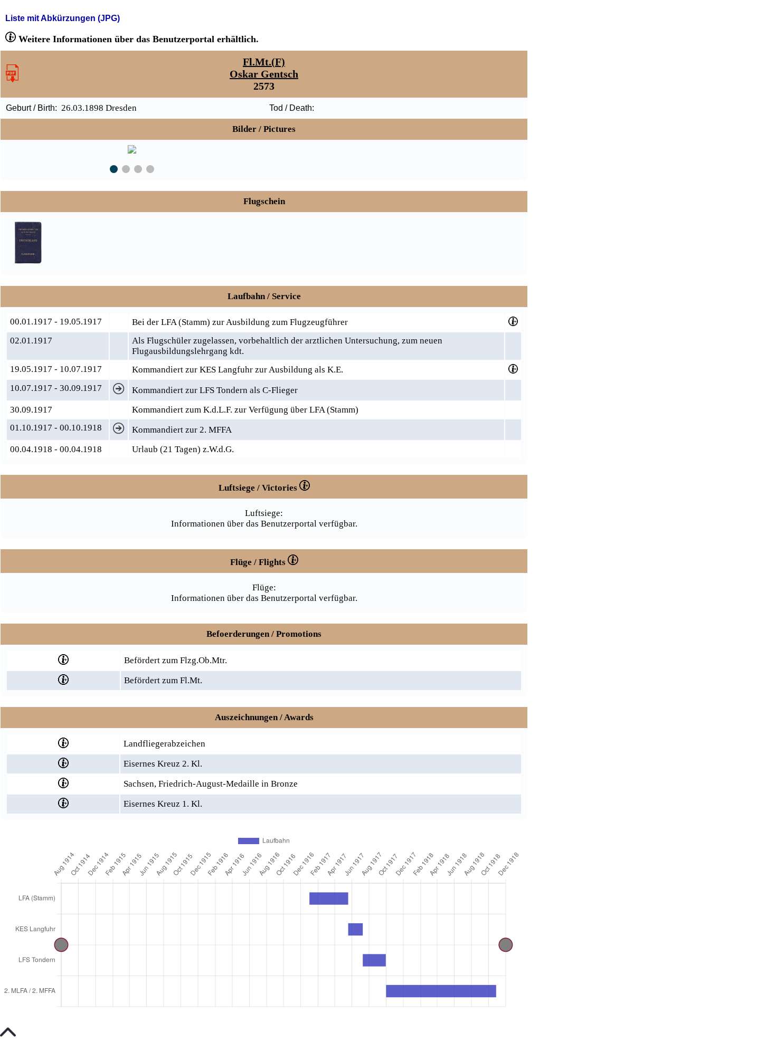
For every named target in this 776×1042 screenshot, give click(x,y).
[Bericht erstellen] (12, 79)
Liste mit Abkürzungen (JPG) (62, 18)
